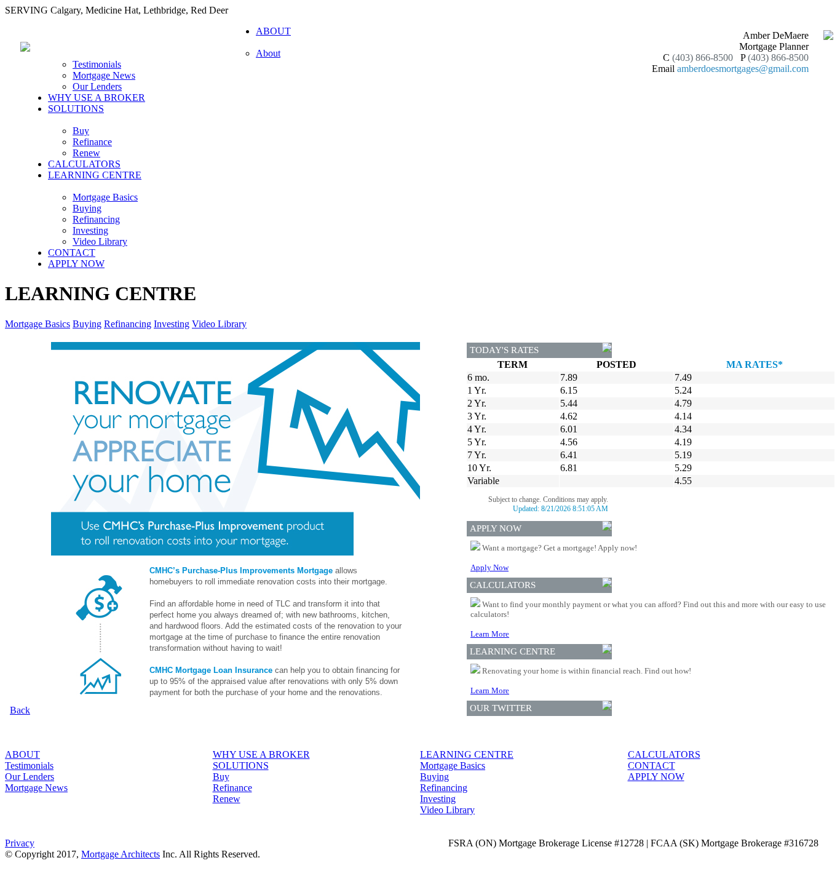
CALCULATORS (84, 164)
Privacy (19, 843)
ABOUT (22, 754)
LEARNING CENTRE (466, 754)
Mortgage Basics (105, 197)
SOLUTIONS (241, 765)
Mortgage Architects (120, 854)
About (268, 53)
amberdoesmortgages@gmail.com (743, 68)
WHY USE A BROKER (96, 97)
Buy (81, 130)
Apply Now (489, 567)
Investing (90, 230)
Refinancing (96, 219)
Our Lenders (97, 86)
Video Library (100, 241)
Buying (87, 208)
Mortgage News (104, 75)
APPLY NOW (76, 263)
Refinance (92, 142)
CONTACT (71, 252)
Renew (86, 153)
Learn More (489, 633)
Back (20, 710)
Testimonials (97, 64)
